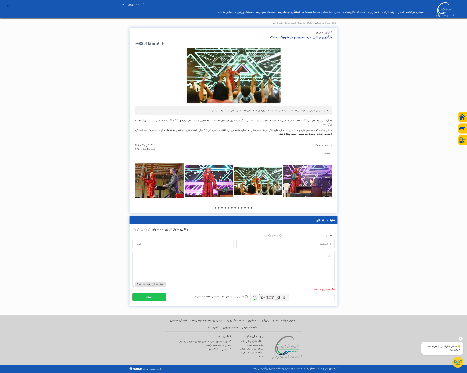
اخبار (401, 12)
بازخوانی (255, 296)
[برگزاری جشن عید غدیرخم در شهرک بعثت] (233, 75)
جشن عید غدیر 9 (235, 208)
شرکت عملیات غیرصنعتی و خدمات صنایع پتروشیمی (314, 23)
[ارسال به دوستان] (141, 44)
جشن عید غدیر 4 (218, 208)
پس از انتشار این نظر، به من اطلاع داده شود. (219, 297)
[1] (266, 235)
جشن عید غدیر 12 (241, 208)
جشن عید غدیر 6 (225, 208)
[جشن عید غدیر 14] (258, 181)
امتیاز (329, 235)
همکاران (374, 12)
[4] (277, 235)
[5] (280, 235)
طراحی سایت (155, 369)
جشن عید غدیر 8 (232, 208)
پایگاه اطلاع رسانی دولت (251, 349)
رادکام (145, 369)
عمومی (326, 153)
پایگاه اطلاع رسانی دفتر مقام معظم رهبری (252, 343)
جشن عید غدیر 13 (245, 208)
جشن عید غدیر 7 (228, 208)
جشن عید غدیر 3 (215, 208)
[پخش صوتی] (149, 44)
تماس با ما (226, 12)
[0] (134, 229)
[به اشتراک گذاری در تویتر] (158, 44)
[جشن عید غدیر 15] (307, 181)
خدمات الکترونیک (355, 12)
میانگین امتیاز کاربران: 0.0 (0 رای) (170, 229)
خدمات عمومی (267, 12)
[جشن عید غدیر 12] (159, 181)
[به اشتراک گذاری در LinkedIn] (153, 44)
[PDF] (145, 44)
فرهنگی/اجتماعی (290, 12)
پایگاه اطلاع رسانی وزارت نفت (251, 354)
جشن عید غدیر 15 (251, 208)
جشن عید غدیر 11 (238, 208)
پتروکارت (389, 12)
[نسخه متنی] (137, 44)
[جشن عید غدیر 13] (209, 181)
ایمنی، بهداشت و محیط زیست (322, 12)
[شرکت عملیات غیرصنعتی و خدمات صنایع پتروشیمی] (445, 9)
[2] (269, 235)
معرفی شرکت (416, 12)
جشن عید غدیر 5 (222, 208)
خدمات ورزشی (245, 12)
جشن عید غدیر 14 (248, 208)
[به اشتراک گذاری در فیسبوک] (162, 44)
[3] (273, 235)
